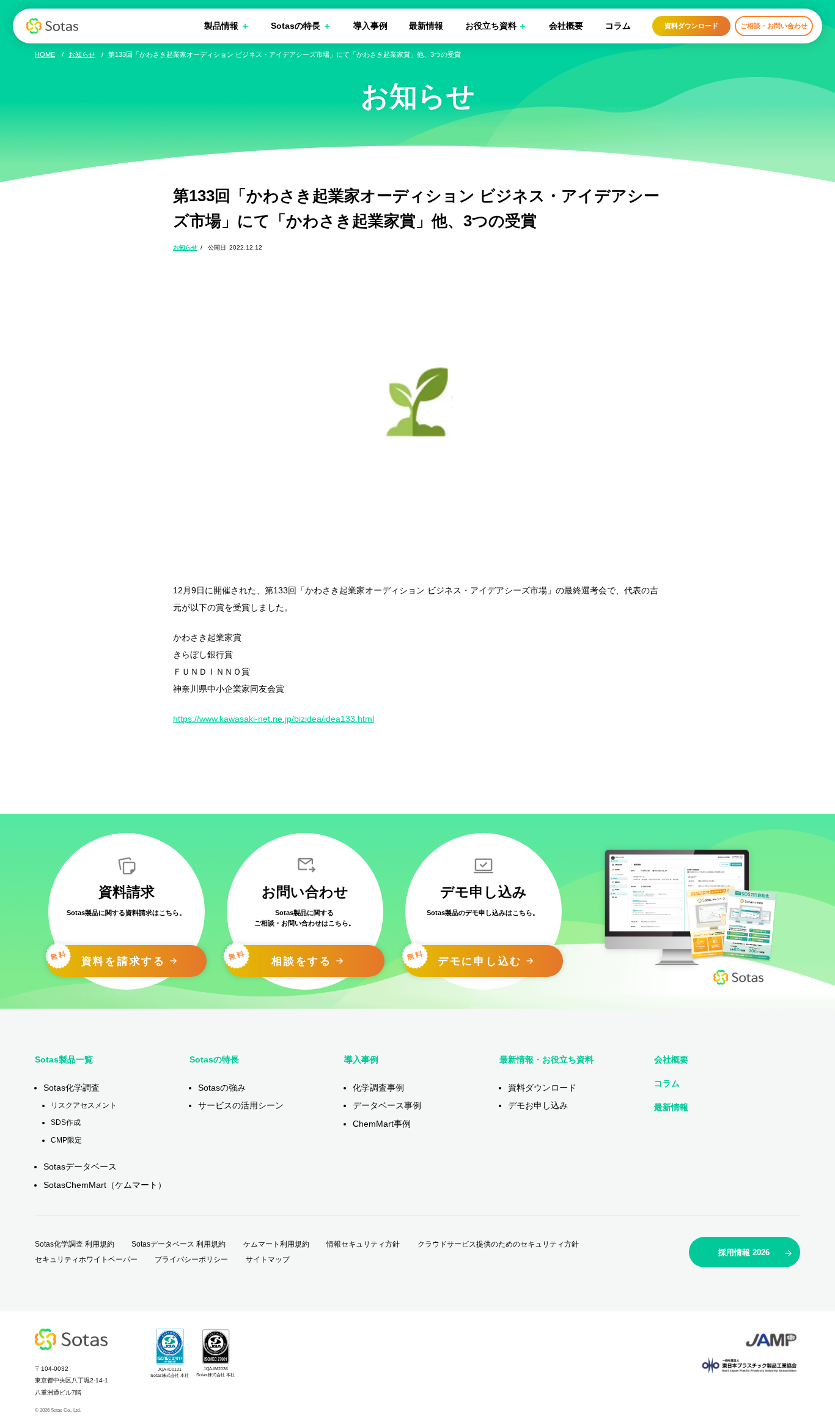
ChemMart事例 (382, 1124)
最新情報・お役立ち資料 (546, 1059)
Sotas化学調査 (71, 1087)
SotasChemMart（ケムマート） (104, 1185)
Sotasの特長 (214, 1059)
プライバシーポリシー (191, 1259)
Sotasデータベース (80, 1166)
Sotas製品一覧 (64, 1059)
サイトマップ (268, 1259)
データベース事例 (387, 1105)
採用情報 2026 (744, 1252)
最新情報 (426, 26)
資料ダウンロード (691, 25)
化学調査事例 (378, 1087)
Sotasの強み (222, 1087)
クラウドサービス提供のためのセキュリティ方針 (498, 1244)
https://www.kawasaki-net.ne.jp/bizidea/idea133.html (273, 719)
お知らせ (185, 247)
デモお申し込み (538, 1105)
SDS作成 (66, 1122)
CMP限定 (66, 1140)
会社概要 (566, 26)
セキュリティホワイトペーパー (86, 1259)
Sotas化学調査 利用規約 (74, 1244)
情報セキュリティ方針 (363, 1244)
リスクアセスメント (84, 1105)
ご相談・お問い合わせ (773, 25)
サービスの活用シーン (241, 1105)
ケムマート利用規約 (276, 1244)
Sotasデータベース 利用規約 (178, 1244)
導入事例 (370, 26)
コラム (618, 26)
